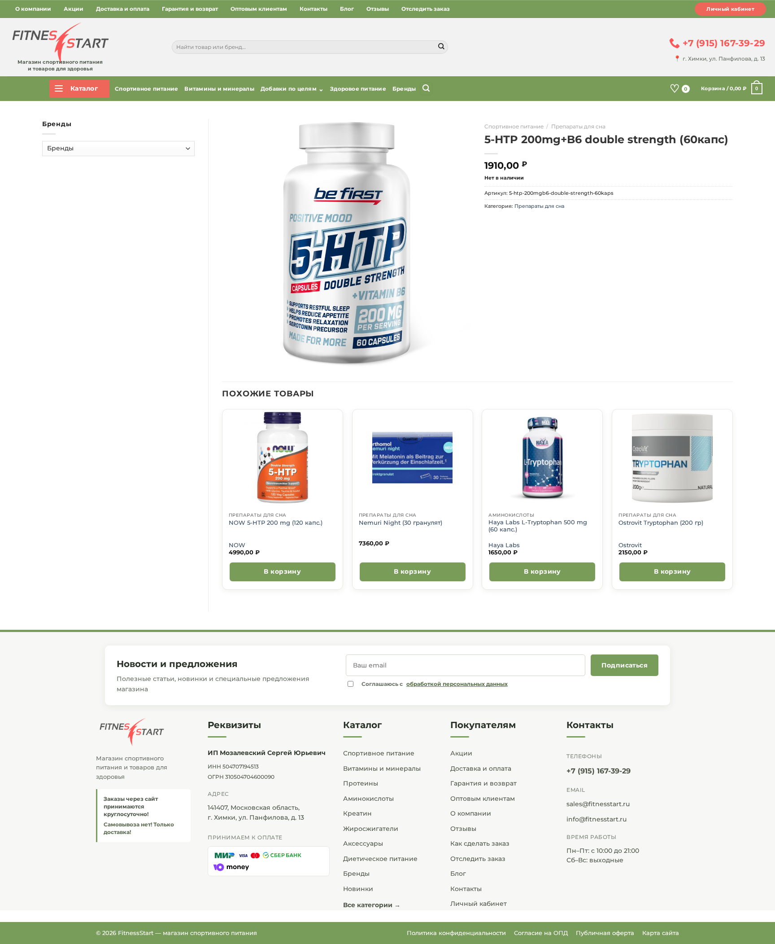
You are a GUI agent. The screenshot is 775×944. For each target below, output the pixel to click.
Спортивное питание (146, 88)
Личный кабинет (730, 9)
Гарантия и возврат (190, 8)
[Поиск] (426, 88)
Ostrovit (630, 545)
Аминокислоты (368, 799)
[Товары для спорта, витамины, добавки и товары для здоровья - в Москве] (59, 43)
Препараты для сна (578, 126)
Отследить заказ (425, 8)
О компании (33, 8)
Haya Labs (504, 545)
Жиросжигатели (370, 829)
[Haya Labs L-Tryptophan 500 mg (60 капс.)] (542, 457)
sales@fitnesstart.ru (598, 804)
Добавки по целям (292, 88)
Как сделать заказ (479, 843)
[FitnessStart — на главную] (143, 732)
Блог (347, 8)
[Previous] (222, 503)
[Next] (732, 503)
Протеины (360, 783)
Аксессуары (363, 843)
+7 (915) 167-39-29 (598, 771)
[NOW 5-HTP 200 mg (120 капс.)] (282, 457)
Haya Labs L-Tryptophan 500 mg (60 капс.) (537, 526)
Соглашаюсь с (434, 684)
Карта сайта (660, 932)
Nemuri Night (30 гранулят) (400, 522)
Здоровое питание (358, 88)
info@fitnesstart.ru (596, 819)
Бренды (404, 88)
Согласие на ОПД (541, 932)
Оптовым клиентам (259, 8)
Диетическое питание (380, 859)
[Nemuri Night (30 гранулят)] (412, 457)
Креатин (357, 813)
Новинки (358, 889)
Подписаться (624, 665)
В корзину (282, 571)
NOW (237, 545)
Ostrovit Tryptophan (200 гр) (660, 522)
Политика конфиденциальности (456, 932)
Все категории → (372, 905)
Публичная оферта (605, 932)
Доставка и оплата (122, 8)
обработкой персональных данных (457, 684)
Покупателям (483, 725)
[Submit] (441, 47)
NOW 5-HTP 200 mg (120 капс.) (275, 522)
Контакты (313, 8)
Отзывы (377, 8)
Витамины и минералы (219, 88)
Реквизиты (234, 725)
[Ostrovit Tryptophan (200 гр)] (672, 457)
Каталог (362, 725)
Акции (73, 8)
